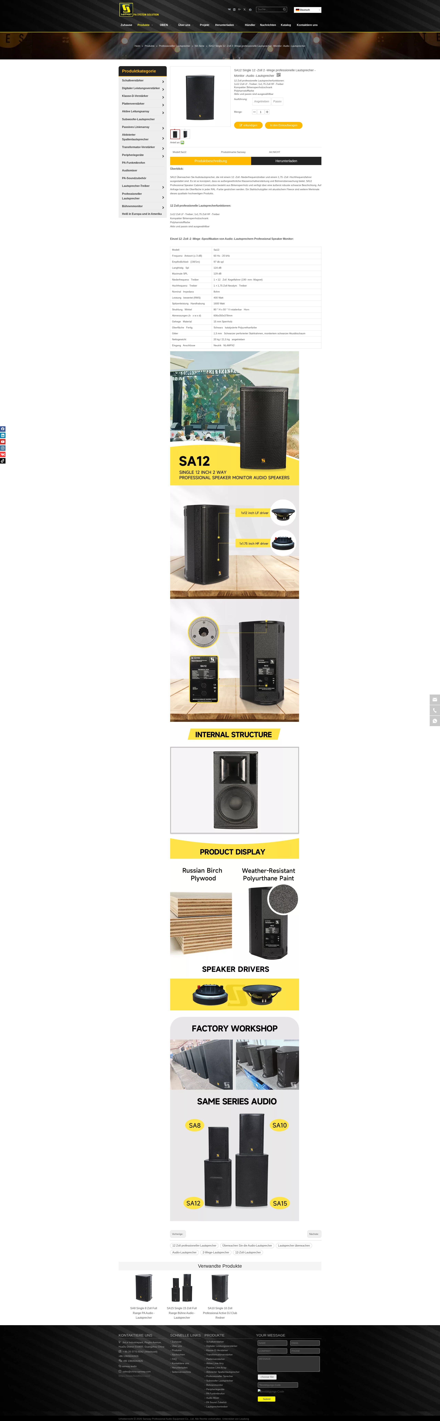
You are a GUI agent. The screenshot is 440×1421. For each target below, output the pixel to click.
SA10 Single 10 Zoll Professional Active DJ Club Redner (220, 1313)
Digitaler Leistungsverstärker (221, 1346)
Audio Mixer (212, 1397)
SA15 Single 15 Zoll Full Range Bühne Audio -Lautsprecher (182, 1313)
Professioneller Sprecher (219, 1376)
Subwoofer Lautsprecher (219, 1380)
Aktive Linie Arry (215, 1363)
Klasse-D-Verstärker (217, 1350)
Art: (271, 152)
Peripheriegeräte (215, 1389)
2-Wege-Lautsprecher (216, 1252)
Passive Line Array (216, 1367)
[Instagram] (3, 448)
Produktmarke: (229, 152)
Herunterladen (286, 161)
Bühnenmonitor (214, 1385)
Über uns (177, 1346)
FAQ (174, 1359)
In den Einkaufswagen (283, 125)
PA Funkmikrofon (215, 1393)
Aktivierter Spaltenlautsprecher (223, 1372)
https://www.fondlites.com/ (134, 1375)
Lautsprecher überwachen (294, 1245)
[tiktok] (3, 461)
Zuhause (177, 1341)
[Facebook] (250, 9)
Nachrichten (178, 1354)
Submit (267, 1399)
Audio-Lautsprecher (184, 1252)
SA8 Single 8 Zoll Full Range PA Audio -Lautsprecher (143, 1313)
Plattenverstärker (215, 1359)
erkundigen (250, 125)
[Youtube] (3, 441)
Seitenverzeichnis (181, 1372)
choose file (267, 1376)
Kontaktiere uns (180, 1363)
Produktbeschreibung (211, 161)
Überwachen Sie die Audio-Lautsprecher (247, 1245)
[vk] (229, 9)
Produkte (177, 1350)
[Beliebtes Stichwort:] (284, 9)
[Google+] (240, 9)
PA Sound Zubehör (216, 1402)
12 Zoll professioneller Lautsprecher (194, 1245)
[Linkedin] (234, 9)
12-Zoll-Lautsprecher (248, 1252)
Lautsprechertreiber (217, 1406)
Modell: (177, 152)
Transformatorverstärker (219, 1354)
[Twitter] (245, 9)
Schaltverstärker (215, 1341)
